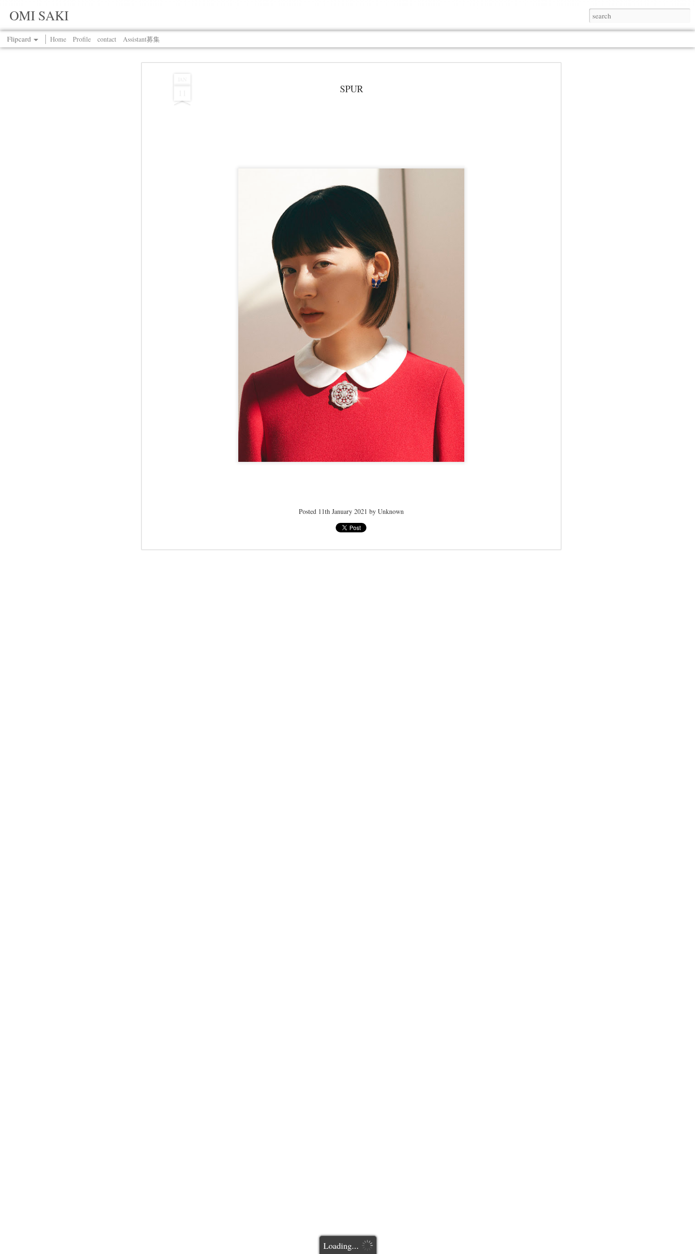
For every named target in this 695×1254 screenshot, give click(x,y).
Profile (82, 39)
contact (106, 39)
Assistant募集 (141, 39)
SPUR (351, 88)
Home (58, 39)
